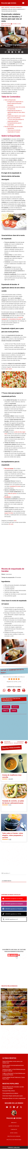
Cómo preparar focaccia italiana (10, 1093)
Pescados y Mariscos (15, 7)
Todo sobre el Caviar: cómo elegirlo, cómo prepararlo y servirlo (12, 835)
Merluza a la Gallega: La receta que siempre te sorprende (11, 1016)
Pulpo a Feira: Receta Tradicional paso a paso (13, 1004)
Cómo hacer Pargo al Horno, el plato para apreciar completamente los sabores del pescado (13, 998)
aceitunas (6, 706)
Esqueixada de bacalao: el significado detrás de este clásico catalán (16, 112)
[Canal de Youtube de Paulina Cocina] (7, 1107)
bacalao (15, 706)
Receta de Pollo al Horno (8, 1090)
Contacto (14, 1129)
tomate (14, 710)
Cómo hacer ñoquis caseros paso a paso (12, 1095)
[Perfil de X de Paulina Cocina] (21, 1107)
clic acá (11, 524)
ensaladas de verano (15, 486)
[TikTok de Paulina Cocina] (17, 1107)
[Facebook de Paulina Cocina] (14, 1107)
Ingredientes (10, 128)
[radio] (9, 679)
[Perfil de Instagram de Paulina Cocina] (10, 1107)
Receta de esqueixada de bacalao (13, 126)
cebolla (5, 710)
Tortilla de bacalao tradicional (10, 1011)
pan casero (9, 368)
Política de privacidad (14, 1139)
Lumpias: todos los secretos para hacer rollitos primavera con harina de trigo (13, 1023)
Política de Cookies (14, 1136)
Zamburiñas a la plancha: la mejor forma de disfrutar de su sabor (13, 992)
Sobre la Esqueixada (10, 100)
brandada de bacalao (15, 319)
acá (15, 520)
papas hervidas (9, 513)
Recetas (7, 7)
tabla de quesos (12, 493)
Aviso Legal (14, 1132)
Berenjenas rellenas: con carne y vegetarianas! (13, 1098)
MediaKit (14, 1122)
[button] (5, 52)
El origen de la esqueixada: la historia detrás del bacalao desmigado (15, 103)
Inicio (2, 7)
